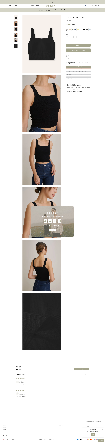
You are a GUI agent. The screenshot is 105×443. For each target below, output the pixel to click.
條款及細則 (61, 419)
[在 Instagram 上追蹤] (6, 435)
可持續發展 (35, 421)
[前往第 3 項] (16, 29)
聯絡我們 (5, 429)
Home (4, 5)
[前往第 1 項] (16, 17)
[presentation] (66, 30)
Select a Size (69, 34)
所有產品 (15, 5)
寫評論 (81, 369)
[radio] (70, 29)
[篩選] (81, 374)
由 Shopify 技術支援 (50, 439)
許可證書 (34, 419)
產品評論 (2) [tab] (19, 374)
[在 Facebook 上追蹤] (3, 435)
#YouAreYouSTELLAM (23, 5)
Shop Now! (52, 230)
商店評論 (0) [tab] (24, 374)
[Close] (103, 429)
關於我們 (9, 5)
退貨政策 (61, 421)
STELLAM (67, 15)
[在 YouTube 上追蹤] (9, 435)
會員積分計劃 (35, 423)
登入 (93, 434)
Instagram (5, 423)
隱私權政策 (61, 423)
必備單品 (32, 5)
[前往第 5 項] (16, 40)
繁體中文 (13, 439)
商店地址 (5, 427)
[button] (69, 24)
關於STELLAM (6, 419)
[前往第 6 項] (16, 45)
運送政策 (61, 425)
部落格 (37, 5)
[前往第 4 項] (16, 35)
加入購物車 (78, 45)
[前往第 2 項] (16, 23)
